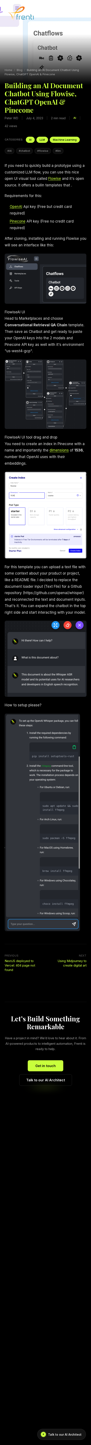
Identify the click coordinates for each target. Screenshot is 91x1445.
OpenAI (16, 206)
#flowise (42, 150)
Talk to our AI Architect (45, 1080)
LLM (42, 139)
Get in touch (45, 1066)
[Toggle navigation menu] (80, 13)
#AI (9, 150)
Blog (19, 70)
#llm (58, 150)
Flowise (54, 178)
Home (8, 70)
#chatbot (24, 150)
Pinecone (17, 221)
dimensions (59, 450)
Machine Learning (65, 139)
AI (30, 139)
